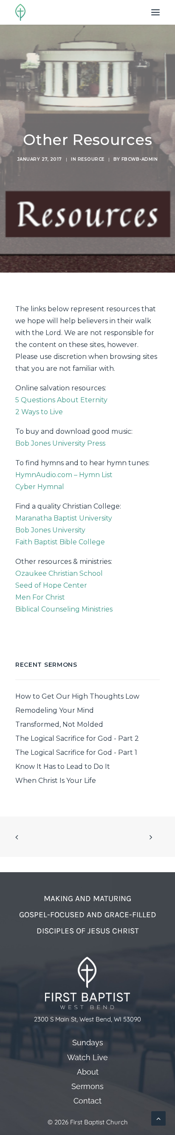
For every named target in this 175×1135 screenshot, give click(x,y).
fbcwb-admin (139, 159)
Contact (87, 1101)
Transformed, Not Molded (59, 724)
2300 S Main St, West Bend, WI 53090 (87, 1019)
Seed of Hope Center (51, 585)
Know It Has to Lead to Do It (62, 766)
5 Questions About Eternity (61, 400)
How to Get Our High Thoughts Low (77, 696)
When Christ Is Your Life (55, 781)
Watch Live (87, 1057)
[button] (155, 12)
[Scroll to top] (158, 1118)
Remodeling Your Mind (54, 710)
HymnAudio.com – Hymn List (64, 475)
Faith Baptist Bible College (60, 542)
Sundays (87, 1042)
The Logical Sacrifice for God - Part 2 (77, 738)
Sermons (87, 1087)
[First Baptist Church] (20, 12)
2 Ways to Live (39, 412)
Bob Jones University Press (60, 443)
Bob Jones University (50, 530)
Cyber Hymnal (39, 487)
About (88, 1072)
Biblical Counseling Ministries (64, 609)
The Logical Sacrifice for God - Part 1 (76, 752)
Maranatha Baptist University (63, 518)
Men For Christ (40, 597)
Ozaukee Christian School (59, 573)
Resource (91, 159)
